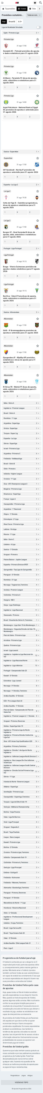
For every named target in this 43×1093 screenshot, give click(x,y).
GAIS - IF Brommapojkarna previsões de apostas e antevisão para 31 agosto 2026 (20, 331)
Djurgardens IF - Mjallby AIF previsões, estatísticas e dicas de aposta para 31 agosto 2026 (19, 360)
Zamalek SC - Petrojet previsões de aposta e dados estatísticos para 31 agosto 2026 (21, 52)
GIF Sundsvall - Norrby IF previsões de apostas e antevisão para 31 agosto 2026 (20, 171)
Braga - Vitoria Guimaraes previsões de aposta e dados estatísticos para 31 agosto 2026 (21, 269)
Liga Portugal (9, 255)
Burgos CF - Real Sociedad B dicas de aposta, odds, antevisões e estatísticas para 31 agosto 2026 (19, 234)
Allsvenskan (8, 319)
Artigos (30, 1075)
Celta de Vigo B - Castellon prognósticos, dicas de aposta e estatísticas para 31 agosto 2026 (20, 205)
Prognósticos (15, 1075)
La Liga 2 (7, 191)
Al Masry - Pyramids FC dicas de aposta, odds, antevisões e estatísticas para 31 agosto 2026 (20, 80)
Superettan (8, 158)
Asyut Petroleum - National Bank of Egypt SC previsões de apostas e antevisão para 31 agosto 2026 (20, 109)
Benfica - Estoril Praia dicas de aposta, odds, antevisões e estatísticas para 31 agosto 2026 (19, 298)
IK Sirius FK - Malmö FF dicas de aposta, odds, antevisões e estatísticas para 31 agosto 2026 (20, 389)
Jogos (23, 1075)
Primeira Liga (9, 39)
